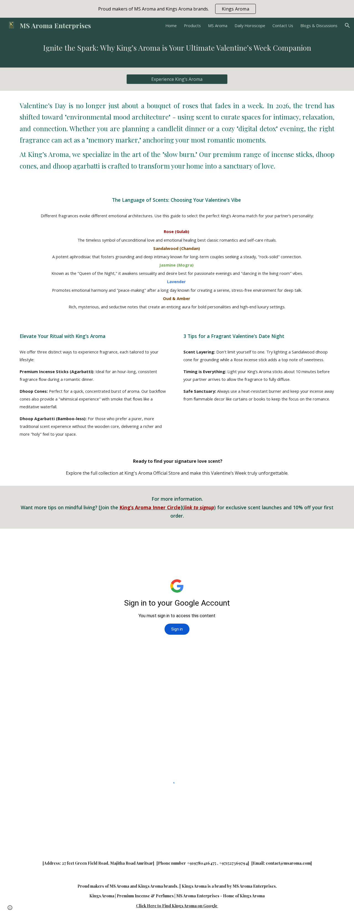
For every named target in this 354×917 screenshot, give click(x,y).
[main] (177, 50)
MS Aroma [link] (217, 25)
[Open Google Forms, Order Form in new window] (326, 542)
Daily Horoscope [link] (250, 25)
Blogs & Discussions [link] (318, 25)
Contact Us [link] (282, 25)
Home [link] (171, 25)
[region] (177, 9)
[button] (347, 25)
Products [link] (192, 25)
